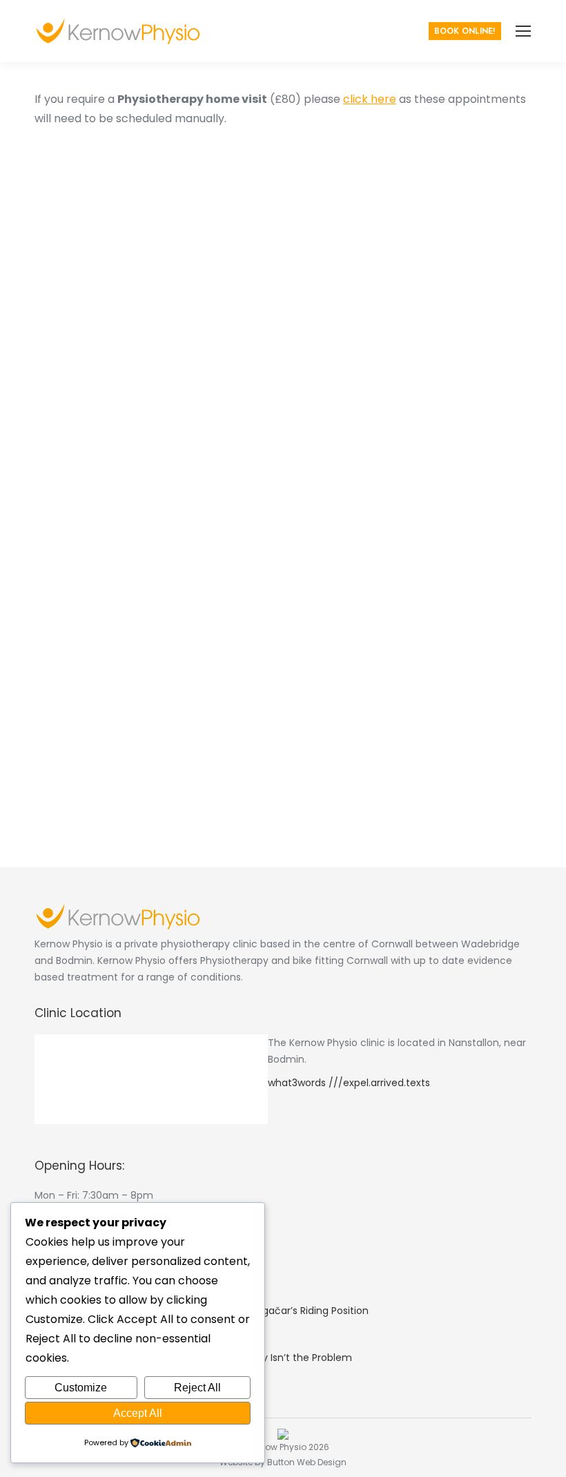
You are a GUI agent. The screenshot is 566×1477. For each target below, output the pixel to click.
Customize (81, 1387)
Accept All (137, 1413)
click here (369, 99)
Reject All (197, 1387)
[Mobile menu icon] (523, 31)
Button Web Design (307, 1462)
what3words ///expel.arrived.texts (349, 1083)
